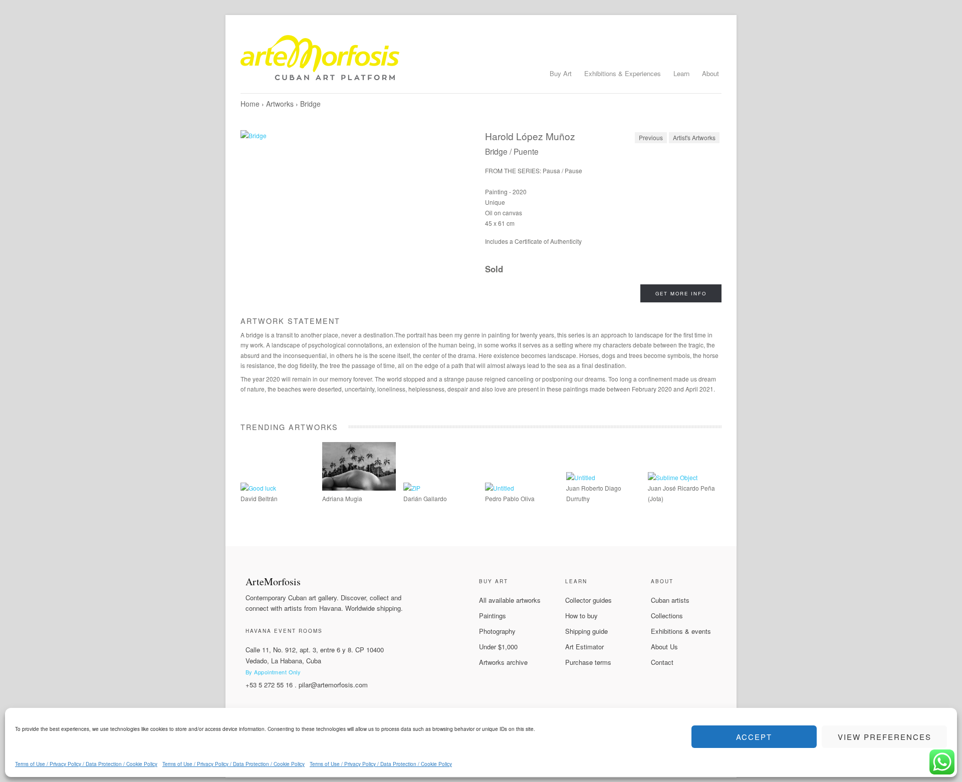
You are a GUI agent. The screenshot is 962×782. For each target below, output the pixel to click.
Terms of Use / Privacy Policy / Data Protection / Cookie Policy (86, 763)
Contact (662, 662)
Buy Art (561, 73)
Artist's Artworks (694, 137)
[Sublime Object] (672, 477)
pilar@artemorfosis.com (333, 684)
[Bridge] (359, 218)
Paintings (492, 615)
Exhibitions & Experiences (622, 73)
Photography (497, 631)
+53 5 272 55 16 (269, 684)
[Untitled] (499, 488)
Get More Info (680, 293)
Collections (667, 615)
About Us (664, 646)
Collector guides (588, 600)
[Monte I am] (359, 488)
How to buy (581, 615)
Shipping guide (586, 631)
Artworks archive (503, 662)
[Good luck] (258, 488)
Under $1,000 (498, 646)
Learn (681, 73)
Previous (651, 137)
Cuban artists (670, 600)
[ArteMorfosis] (481, 61)
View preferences (884, 736)
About (710, 73)
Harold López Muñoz (530, 136)
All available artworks (510, 600)
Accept (754, 736)
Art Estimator (584, 646)
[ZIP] (411, 488)
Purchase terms (588, 662)
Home (250, 104)
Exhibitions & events (681, 631)
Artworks (280, 104)
